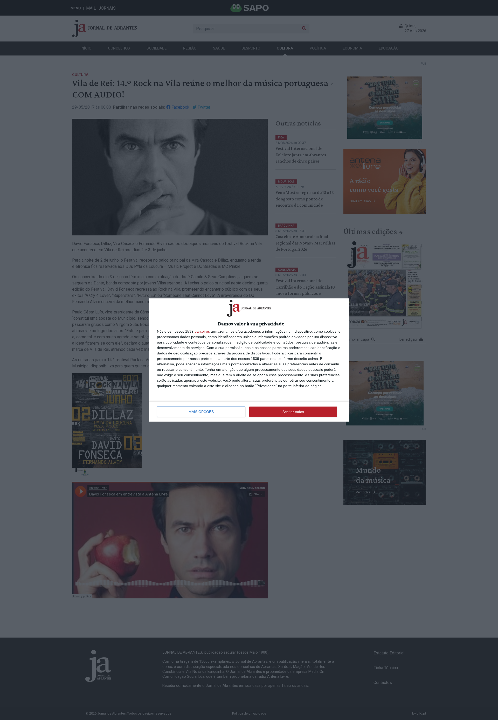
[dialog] (249, 359)
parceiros (202, 331)
